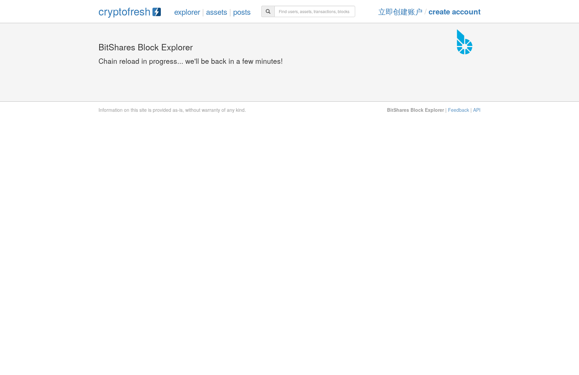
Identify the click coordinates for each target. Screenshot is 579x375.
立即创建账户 (400, 11)
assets (216, 11)
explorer (187, 11)
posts (242, 11)
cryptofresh (124, 10)
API (476, 109)
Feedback (458, 109)
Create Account (454, 11)
